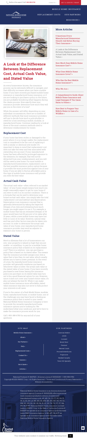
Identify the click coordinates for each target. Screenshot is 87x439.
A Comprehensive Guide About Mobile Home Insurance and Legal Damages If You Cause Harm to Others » (69, 99)
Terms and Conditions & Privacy (64, 379)
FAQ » (23, 346)
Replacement (22, 351)
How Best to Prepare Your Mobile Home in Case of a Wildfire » (67, 111)
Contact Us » (52, 2)
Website (44, 382)
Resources (72, 20)
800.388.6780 (31, 2)
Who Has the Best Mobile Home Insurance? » (67, 81)
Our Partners (73, 15)
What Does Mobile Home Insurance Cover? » (67, 72)
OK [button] (70, 436)
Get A (23, 364)
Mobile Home (23, 333)
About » (22, 337)
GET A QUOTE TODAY (70, 2)
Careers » (22, 360)
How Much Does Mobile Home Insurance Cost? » (69, 64)
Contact (23, 355)
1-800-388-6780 (13, 315)
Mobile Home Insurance (66, 9)
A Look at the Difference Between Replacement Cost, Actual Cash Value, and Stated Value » (69, 53)
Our (23, 342)
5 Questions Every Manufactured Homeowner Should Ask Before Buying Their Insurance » (68, 39)
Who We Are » (62, 89)
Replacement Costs (49, 15)
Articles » (22, 369)
